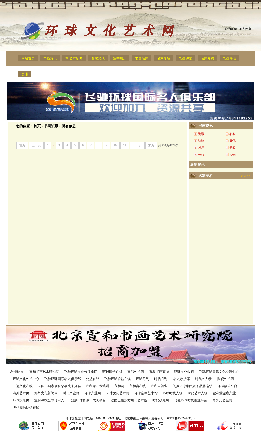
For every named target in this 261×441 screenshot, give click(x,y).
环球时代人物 (172, 393)
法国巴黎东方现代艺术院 (129, 400)
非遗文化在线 (23, 386)
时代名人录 (203, 379)
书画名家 (141, 58)
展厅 (201, 148)
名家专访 (207, 58)
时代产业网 (71, 393)
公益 (201, 154)
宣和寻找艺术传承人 (49, 400)
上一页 (36, 145)
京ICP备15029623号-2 (181, 418)
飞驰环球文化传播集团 (80, 372)
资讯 (24, 74)
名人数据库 (181, 379)
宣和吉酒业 (159, 386)
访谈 (201, 141)
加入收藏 (245, 29)
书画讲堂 (185, 58)
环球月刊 (142, 379)
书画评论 (229, 58)
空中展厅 (119, 58)
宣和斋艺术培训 (97, 386)
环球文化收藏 (184, 372)
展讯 (232, 141)
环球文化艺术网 (117, 393)
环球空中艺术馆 (146, 393)
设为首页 (231, 29)
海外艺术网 (21, 393)
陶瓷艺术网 (225, 379)
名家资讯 (98, 58)
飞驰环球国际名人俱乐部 (62, 379)
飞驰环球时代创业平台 (190, 400)
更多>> (245, 176)
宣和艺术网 (135, 372)
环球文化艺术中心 (26, 379)
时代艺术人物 (197, 393)
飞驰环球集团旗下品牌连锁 (192, 386)
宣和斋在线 (137, 386)
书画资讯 (50, 58)
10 (115, 145)
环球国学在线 (112, 372)
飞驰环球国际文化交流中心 (219, 372)
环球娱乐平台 (227, 386)
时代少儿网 (160, 400)
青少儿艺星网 (222, 400)
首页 (37, 126)
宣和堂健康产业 (224, 393)
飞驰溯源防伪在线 (26, 407)
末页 (151, 145)
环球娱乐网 (21, 400)
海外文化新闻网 (46, 393)
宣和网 (119, 386)
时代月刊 (161, 379)
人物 (232, 154)
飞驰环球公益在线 (117, 379)
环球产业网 (92, 393)
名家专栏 (163, 58)
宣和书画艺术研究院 (44, 372)
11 (124, 145)
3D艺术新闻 (74, 58)
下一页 (137, 145)
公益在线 (92, 379)
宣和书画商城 (159, 372)
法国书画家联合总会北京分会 (59, 386)
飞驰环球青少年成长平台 (87, 400)
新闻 (232, 148)
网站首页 (28, 58)
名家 (232, 134)
